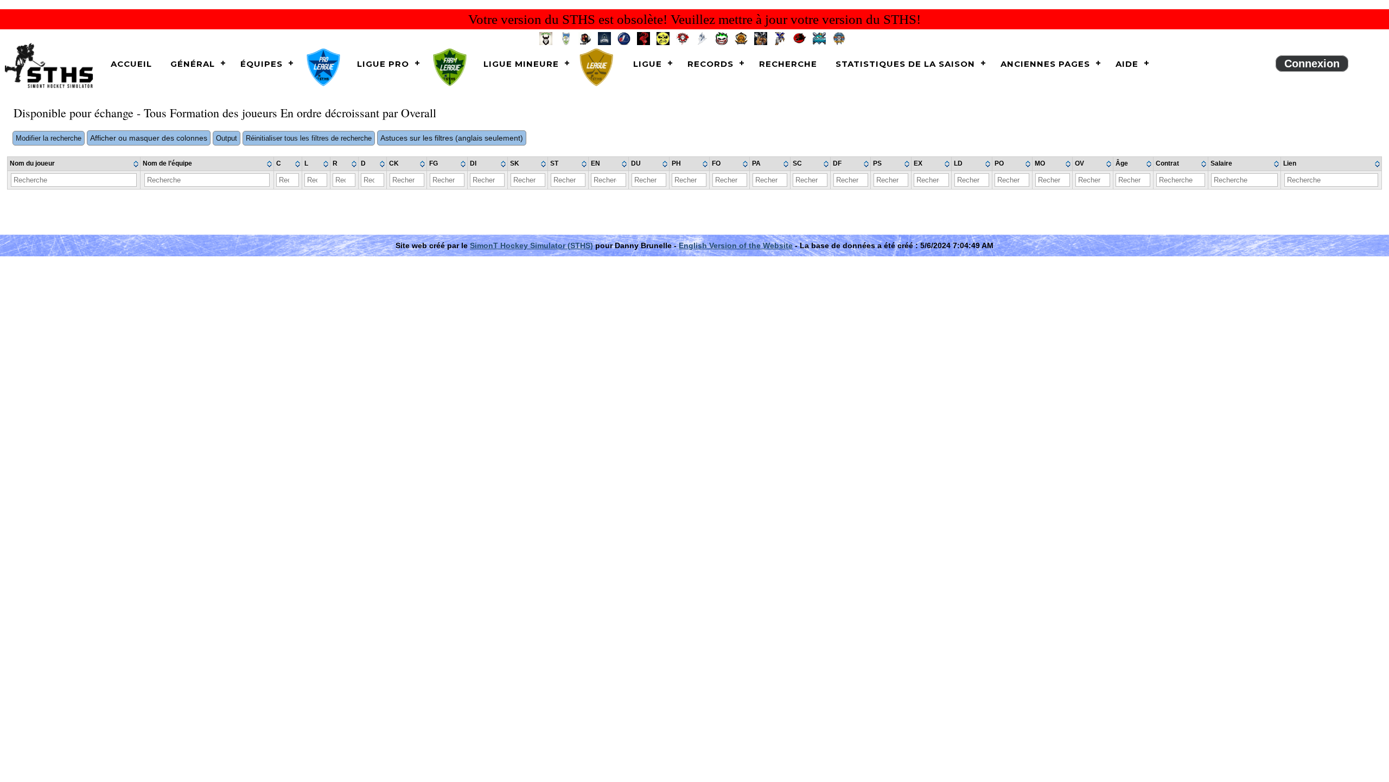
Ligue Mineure (521, 64)
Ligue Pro (383, 64)
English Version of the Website (736, 245)
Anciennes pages (1045, 64)
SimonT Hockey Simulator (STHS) (531, 245)
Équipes (261, 64)
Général (192, 64)
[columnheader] (74, 164)
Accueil (131, 64)
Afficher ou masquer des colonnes (148, 138)
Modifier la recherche (48, 138)
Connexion (1312, 64)
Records (710, 64)
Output (226, 138)
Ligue (647, 64)
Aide (1127, 64)
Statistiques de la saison (905, 64)
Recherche (788, 64)
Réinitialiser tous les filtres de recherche (309, 138)
